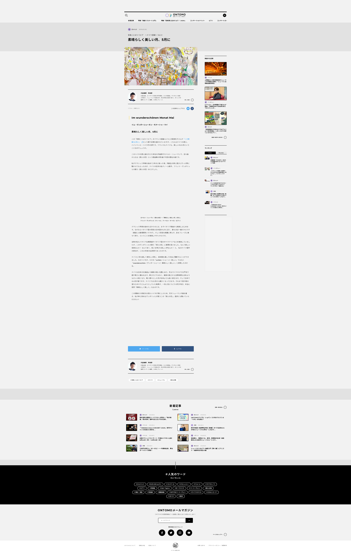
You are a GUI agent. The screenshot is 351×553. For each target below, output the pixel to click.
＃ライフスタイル (196, 492)
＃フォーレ (197, 484)
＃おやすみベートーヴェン (177, 492)
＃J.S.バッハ (140, 484)
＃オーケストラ (179, 488)
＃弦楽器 (150, 492)
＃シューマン (161, 380)
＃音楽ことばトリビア (136, 380)
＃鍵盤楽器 (161, 492)
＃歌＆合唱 (173, 380)
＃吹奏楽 (152, 488)
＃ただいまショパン (155, 484)
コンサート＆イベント (197, 20)
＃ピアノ (142, 488)
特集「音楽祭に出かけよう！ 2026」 (173, 20)
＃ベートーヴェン (194, 488)
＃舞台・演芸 (138, 492)
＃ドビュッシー (184, 484)
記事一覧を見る (219, 407)
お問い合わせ (201, 545)
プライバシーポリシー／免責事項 (217, 545)
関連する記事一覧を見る (217, 137)
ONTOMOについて (129, 545)
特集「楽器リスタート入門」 (147, 20)
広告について (152, 545)
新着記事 (131, 20)
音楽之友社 (142, 545)
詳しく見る (187, 100)
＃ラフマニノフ (210, 484)
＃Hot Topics (165, 488)
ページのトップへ (217, 534)
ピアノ (211, 20)
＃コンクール (170, 484)
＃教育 (181, 496)
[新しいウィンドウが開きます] (162, 533)
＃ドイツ (150, 380)
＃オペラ (171, 496)
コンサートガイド (223, 20)
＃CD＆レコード (211, 492)
